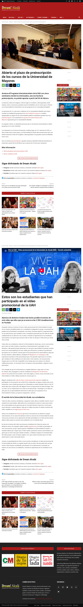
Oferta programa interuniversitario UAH (15, 151)
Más (61, 17)
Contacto (39, 1)
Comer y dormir (42, 17)
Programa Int (26, 117)
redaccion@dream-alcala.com (44, 598)
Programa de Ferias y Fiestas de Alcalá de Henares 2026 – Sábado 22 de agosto (28, 211)
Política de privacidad (46, 605)
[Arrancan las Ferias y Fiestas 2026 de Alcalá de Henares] (10, 222)
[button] (79, 17)
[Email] (14, 85)
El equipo (19, 1)
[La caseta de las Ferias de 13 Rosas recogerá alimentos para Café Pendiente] (45, 202)
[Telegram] (72, 1)
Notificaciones (32, 1)
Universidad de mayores (33, 113)
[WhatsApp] (77, 1)
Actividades (30, 17)
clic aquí (40, 167)
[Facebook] (66, 1)
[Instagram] (69, 1)
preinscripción (7, 117)
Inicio (4, 17)
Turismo (53, 17)
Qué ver (20, 17)
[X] (74, 1)
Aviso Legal (36, 605)
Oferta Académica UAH (10, 154)
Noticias (11, 17)
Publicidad (25, 1)
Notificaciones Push (67, 605)
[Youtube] (80, 1)
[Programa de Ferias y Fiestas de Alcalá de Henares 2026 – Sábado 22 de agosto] (28, 202)
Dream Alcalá (5, 22)
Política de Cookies (56, 605)
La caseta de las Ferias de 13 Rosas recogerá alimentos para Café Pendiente (44, 211)
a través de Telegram (38, 178)
